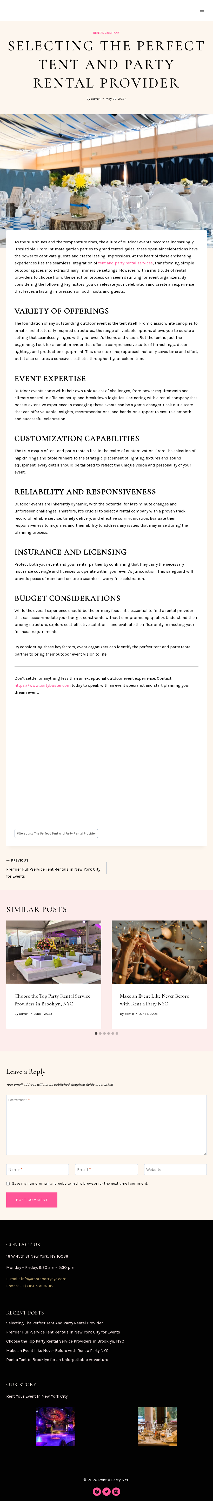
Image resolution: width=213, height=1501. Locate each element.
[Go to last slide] (13, 974)
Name (15, 1169)
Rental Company (106, 33)
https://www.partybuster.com (43, 685)
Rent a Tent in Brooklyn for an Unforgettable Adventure (57, 1359)
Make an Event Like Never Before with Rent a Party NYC (57, 1350)
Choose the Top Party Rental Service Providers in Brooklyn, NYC (65, 1341)
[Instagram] (116, 1491)
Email (84, 1169)
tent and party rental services (125, 263)
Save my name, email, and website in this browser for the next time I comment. (80, 1183)
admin (96, 99)
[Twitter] (106, 1491)
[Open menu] (202, 10)
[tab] (96, 1033)
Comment (19, 1099)
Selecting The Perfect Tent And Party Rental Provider (56, 833)
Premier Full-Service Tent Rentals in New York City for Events (53, 868)
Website (153, 1169)
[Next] (199, 974)
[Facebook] (97, 1491)
